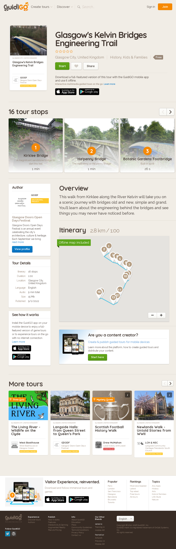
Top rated (134, 491)
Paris (110, 486)
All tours (134, 497)
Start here (97, 357)
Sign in (151, 6)
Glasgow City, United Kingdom (24, 58)
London (111, 488)
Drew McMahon (112, 442)
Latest (133, 488)
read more (18, 242)
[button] (104, 251)
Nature (155, 499)
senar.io (98, 524)
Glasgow (112, 494)
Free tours (135, 494)
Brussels (112, 499)
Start (62, 66)
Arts (154, 491)
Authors (31, 522)
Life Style (156, 497)
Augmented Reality (56, 527)
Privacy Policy (78, 533)
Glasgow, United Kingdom (64, 423)
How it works (53, 520)
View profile (22, 249)
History (115, 57)
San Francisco (114, 491)
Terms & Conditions (80, 530)
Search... (88, 7)
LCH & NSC (151, 442)
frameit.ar (99, 535)
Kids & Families (135, 57)
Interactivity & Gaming (58, 525)
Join (165, 6)
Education (76, 522)
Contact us (76, 535)
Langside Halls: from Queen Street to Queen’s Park (69, 430)
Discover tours (34, 520)
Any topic (156, 486)
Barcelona (112, 497)
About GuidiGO (78, 520)
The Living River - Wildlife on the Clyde (25, 430)
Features (52, 522)
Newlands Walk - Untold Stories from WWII (154, 430)
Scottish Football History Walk (109, 429)
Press (74, 525)
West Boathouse (29, 442)
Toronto (111, 502)
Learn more (109, 84)
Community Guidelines (82, 527)
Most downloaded (138, 486)
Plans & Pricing (55, 530)
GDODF (23, 77)
